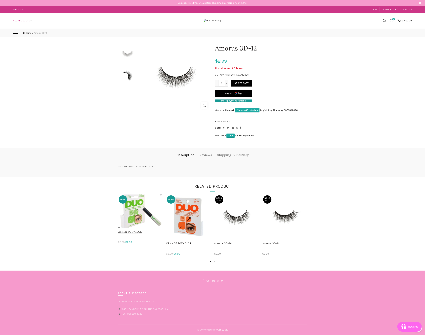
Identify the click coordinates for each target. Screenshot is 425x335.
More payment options (233, 100)
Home (28, 33)
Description (185, 155)
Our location (389, 9)
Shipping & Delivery (233, 155)
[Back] (15, 33)
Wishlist (393, 19)
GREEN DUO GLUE (130, 231)
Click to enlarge (204, 105)
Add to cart (242, 83)
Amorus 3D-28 (271, 243)
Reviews (205, 155)
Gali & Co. (222, 329)
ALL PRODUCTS (21, 20)
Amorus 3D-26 (223, 243)
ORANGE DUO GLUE (179, 243)
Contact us (406, 9)
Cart (375, 9)
